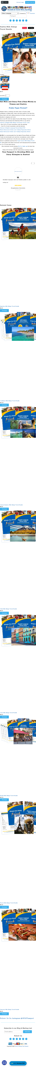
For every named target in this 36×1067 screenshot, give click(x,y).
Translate (32, 13)
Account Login (20, 2)
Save (25, 28)
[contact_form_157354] (4, 1062)
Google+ (26, 20)
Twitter (10, 20)
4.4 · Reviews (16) (19, 1063)
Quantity (2, 95)
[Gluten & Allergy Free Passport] (18, 11)
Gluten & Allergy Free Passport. (22, 1046)
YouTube (17, 20)
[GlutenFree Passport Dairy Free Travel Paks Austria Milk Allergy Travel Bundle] (5, 82)
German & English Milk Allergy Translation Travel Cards (15, 122)
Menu (5, 2)
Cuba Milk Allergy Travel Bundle (8, 712)
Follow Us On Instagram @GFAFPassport (17, 1018)
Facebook (14, 20)
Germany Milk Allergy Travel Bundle (9, 1009)
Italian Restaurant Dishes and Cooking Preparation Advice (15, 131)
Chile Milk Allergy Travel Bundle (8, 609)
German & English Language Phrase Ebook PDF (12, 128)
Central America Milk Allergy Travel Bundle (11, 505)
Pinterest (23, 20)
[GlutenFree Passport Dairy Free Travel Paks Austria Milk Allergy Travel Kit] (5, 89)
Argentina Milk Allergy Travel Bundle (9, 306)
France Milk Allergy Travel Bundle (9, 903)
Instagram (20, 20)
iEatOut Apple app (22, 146)
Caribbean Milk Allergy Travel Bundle (9, 400)
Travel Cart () (30, 2)
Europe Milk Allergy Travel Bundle (9, 795)
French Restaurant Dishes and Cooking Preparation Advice (15, 130)
